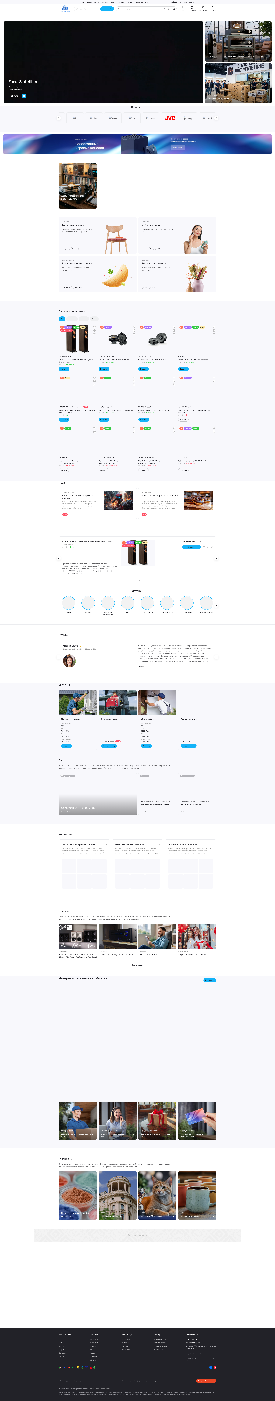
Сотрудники (94, 1343)
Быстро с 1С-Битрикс (205, 1381)
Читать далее (185, 1394)
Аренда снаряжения (189, 719)
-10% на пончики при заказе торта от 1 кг (160, 497)
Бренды (61, 1346)
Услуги (61, 1349)
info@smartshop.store (193, 1343)
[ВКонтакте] (210, 1367)
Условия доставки (160, 1343)
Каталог (61, 1339)
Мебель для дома (73, 225)
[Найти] (173, 9)
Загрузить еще (137, 965)
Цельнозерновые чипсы (77, 263)
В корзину (64, 369)
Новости (93, 1346)
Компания (94, 1335)
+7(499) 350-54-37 (175, 2)
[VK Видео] (215, 1367)
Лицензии (94, 1356)
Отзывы (93, 1349)
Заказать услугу (109, 746)
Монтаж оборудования (71, 719)
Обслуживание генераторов (113, 719)
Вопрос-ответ (159, 1349)
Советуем (72, 319)
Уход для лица (151, 225)
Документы (94, 1360)
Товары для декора (154, 263)
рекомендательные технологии (99, 1389)
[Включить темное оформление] (215, 2)
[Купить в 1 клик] (94, 334)
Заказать (183, 419)
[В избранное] (94, 327)
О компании (209, 980)
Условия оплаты (160, 1339)
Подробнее (142, 666)
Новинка (84, 319)
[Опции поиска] (164, 9)
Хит (62, 319)
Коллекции (62, 1353)
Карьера (93, 1353)
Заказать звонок (189, 2)
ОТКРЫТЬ (14, 96)
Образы (61, 1356)
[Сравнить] (94, 330)
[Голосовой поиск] (168, 9)
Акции (61, 1343)
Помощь (157, 1335)
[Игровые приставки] (137, 144)
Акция (94, 319)
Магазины (125, 1343)
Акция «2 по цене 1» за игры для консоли (77, 497)
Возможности (127, 1349)
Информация (127, 1335)
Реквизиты (126, 1339)
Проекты (125, 1346)
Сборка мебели (147, 719)
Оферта (155, 1381)
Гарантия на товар (160, 1346)
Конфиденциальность (141, 1381)
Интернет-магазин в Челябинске (83, 978)
